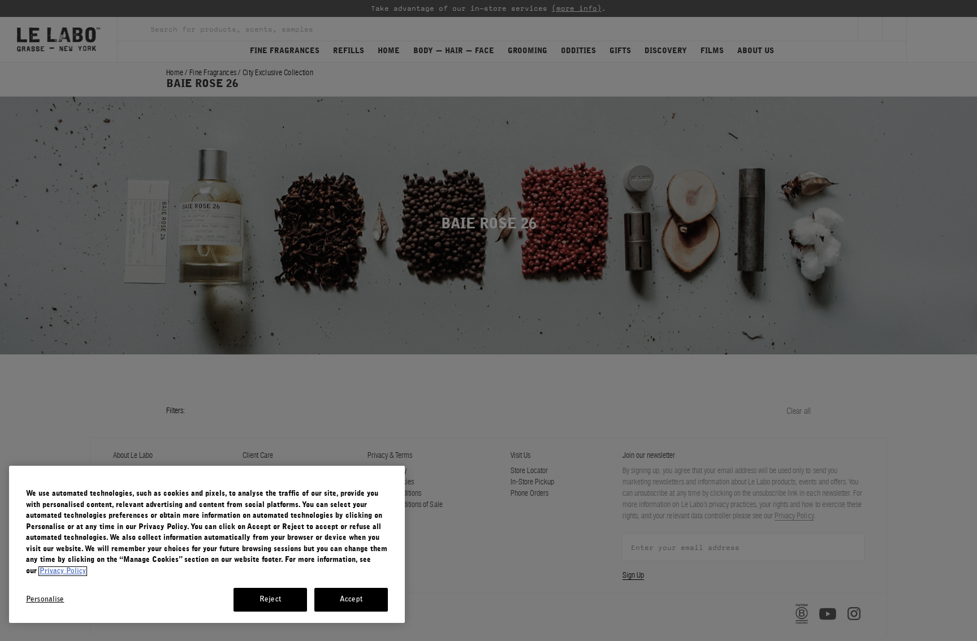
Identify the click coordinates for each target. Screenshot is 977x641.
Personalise (45, 599)
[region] (207, 544)
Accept (351, 599)
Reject (270, 599)
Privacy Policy (63, 571)
